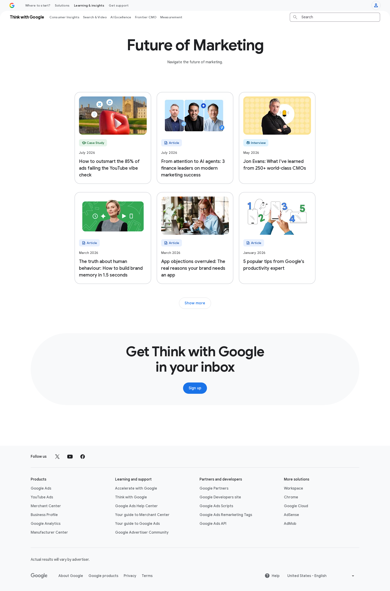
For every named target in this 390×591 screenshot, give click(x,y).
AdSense (291, 515)
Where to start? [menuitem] (37, 5)
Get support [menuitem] (119, 5)
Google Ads (41, 488)
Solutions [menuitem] (62, 5)
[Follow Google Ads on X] (57, 456)
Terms (147, 576)
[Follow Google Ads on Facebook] (82, 456)
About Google (70, 576)
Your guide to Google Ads (137, 523)
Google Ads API (213, 523)
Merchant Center (46, 506)
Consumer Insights (64, 17)
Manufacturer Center (49, 532)
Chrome (291, 497)
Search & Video (95, 17)
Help (276, 576)
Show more (195, 303)
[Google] (39, 576)
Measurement (171, 17)
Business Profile (44, 515)
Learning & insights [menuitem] (89, 5)
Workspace (293, 488)
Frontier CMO (146, 17)
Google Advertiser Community (142, 532)
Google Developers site (220, 497)
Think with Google (131, 497)
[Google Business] (12, 5)
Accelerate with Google (136, 488)
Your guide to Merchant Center (142, 515)
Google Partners (214, 488)
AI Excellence (120, 17)
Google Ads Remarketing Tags (226, 515)
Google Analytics (45, 523)
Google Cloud (296, 506)
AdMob (290, 523)
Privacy (130, 576)
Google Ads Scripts (216, 506)
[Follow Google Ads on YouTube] (70, 456)
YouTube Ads (42, 497)
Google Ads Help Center (136, 506)
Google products (103, 576)
